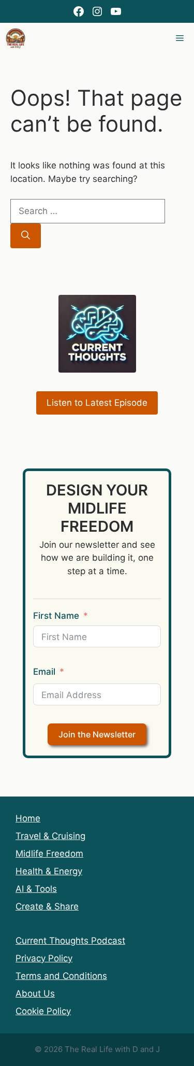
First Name (56, 615)
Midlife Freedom (49, 853)
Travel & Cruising (50, 836)
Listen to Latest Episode (97, 402)
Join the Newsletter (97, 734)
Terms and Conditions (61, 976)
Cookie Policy (43, 1011)
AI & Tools (36, 889)
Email (44, 671)
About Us (35, 993)
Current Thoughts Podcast (70, 940)
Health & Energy (49, 871)
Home (28, 818)
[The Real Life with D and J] (15, 38)
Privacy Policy (44, 958)
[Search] (25, 235)
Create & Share (47, 906)
